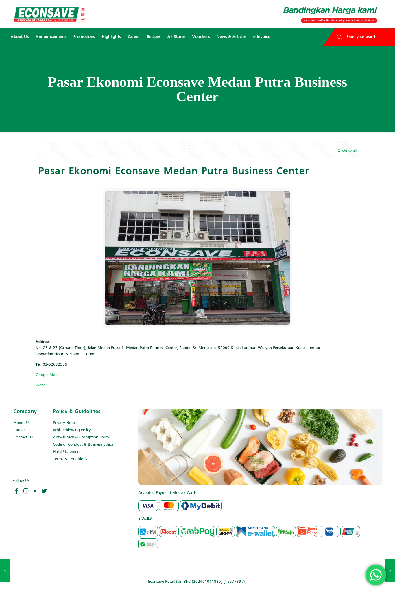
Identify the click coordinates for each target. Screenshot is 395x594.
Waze (40, 385)
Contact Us (23, 437)
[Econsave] (49, 14)
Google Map (47, 375)
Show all (349, 151)
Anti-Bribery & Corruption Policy (81, 437)
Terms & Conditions (70, 459)
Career (19, 430)
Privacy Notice (65, 423)
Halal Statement (67, 452)
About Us (22, 423)
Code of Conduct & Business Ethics (83, 445)
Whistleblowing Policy (72, 430)
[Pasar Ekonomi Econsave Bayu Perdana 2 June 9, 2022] (5, 570)
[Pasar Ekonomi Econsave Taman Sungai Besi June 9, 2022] (390, 570)
